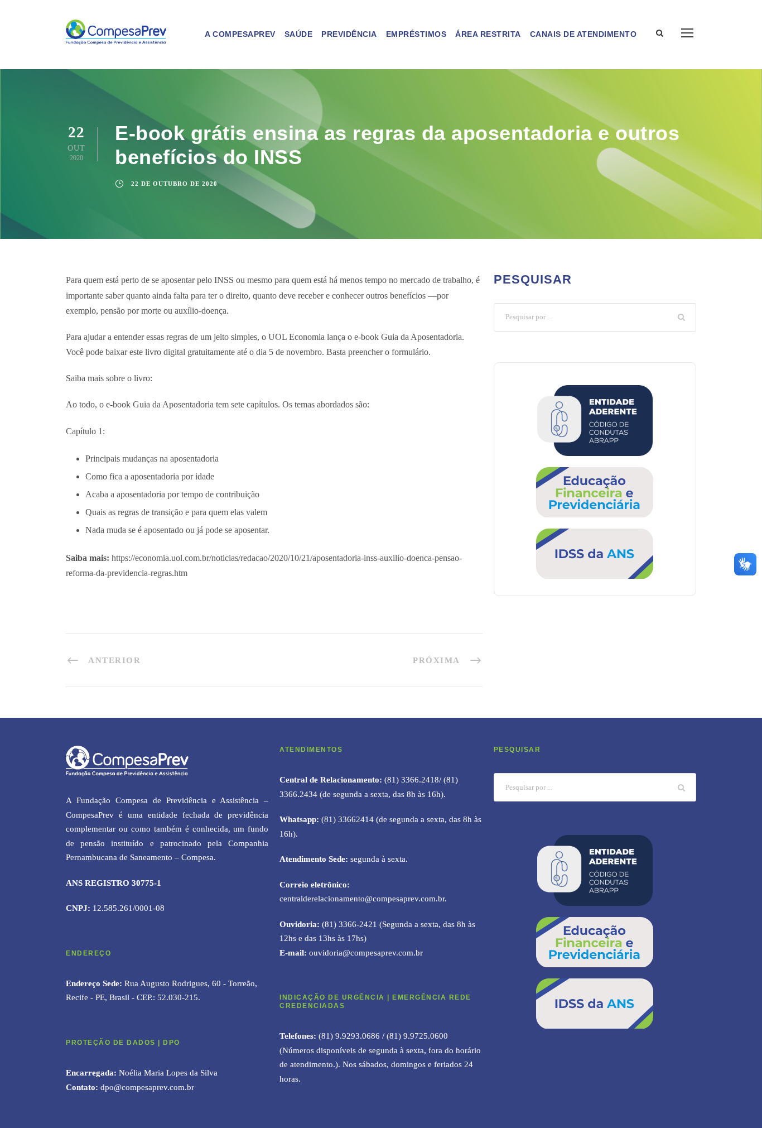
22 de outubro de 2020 (174, 183)
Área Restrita (488, 34)
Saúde (298, 34)
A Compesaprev (240, 34)
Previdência (349, 34)
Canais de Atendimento (583, 34)
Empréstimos (416, 34)
